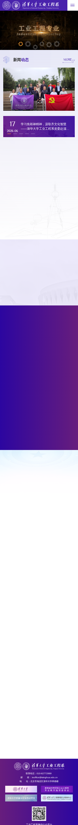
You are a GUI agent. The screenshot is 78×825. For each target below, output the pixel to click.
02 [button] (28, 44)
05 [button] (49, 45)
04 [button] (42, 44)
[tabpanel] (57, 283)
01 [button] (20, 44)
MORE (67, 59)
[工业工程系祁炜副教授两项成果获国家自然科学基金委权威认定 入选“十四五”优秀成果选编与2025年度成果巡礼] (40, 432)
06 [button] (57, 44)
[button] (15, 133)
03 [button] (35, 47)
